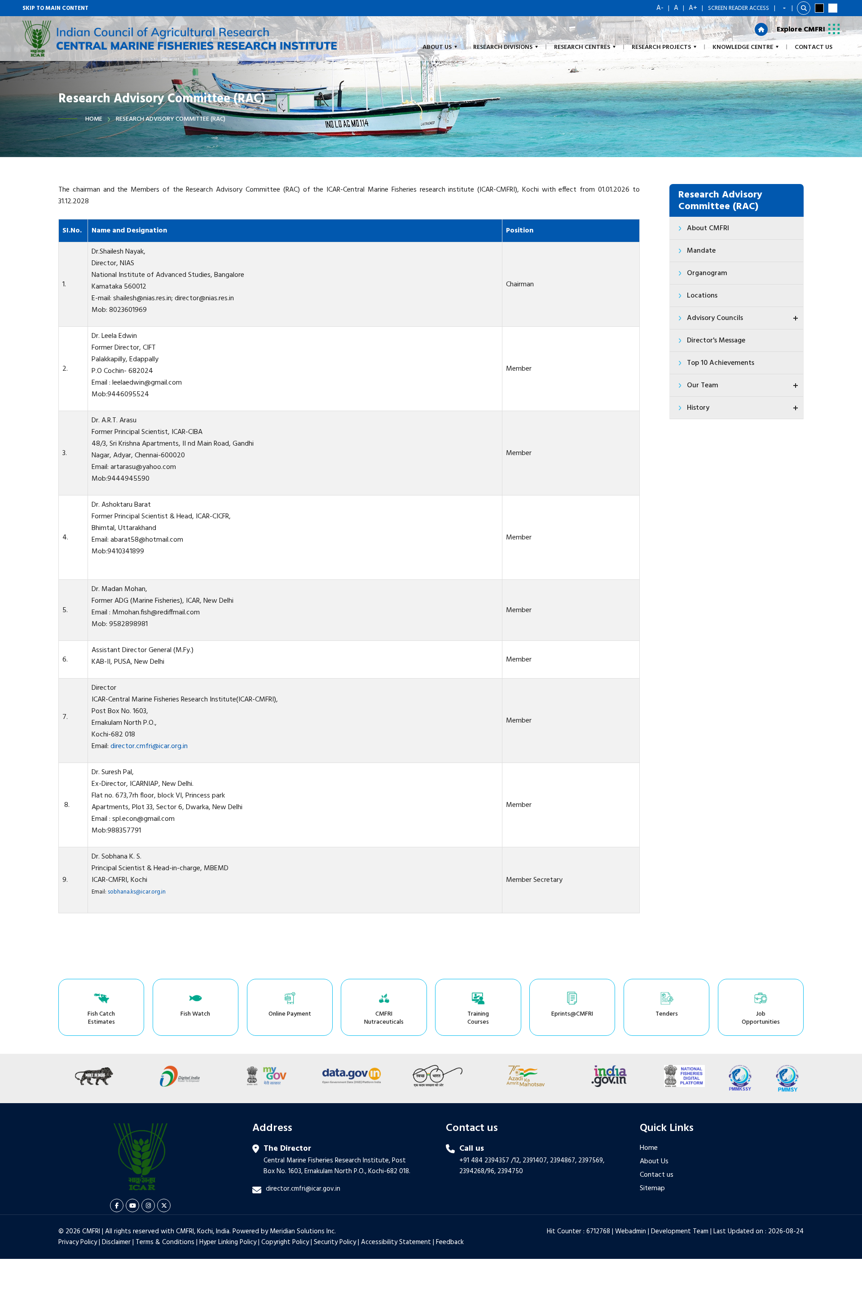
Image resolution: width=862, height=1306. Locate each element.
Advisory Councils (715, 318)
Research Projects (661, 47)
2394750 (510, 1171)
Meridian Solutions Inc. (303, 1231)
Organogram (707, 273)
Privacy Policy (77, 1242)
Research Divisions (502, 47)
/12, (516, 1160)
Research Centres (582, 47)
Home (93, 119)
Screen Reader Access (738, 8)
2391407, (535, 1160)
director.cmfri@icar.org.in (149, 746)
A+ (693, 8)
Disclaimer (116, 1242)
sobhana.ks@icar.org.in (137, 892)
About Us (654, 1161)
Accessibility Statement (396, 1242)
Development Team (679, 1231)
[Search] (803, 8)
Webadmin (630, 1231)
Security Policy (335, 1242)
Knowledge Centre (742, 47)
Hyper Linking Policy (227, 1242)
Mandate (701, 251)
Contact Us (813, 47)
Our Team (702, 385)
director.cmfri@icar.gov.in (303, 1188)
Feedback (450, 1242)
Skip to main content (55, 8)
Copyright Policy (285, 1242)
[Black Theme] (819, 8)
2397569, (591, 1160)
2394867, (563, 1160)
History (698, 408)
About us (437, 47)
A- (660, 8)
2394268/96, (478, 1171)
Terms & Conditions (165, 1242)
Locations (702, 296)
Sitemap (652, 1188)
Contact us (656, 1175)
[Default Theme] (832, 8)
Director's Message (716, 340)
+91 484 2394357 (484, 1160)
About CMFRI (708, 228)
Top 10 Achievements (720, 363)
